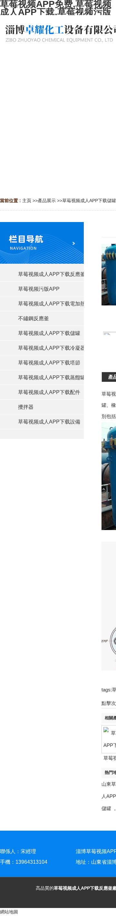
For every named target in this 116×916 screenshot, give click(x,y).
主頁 (26, 200)
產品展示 (47, 200)
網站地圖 (9, 911)
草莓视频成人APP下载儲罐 (89, 200)
